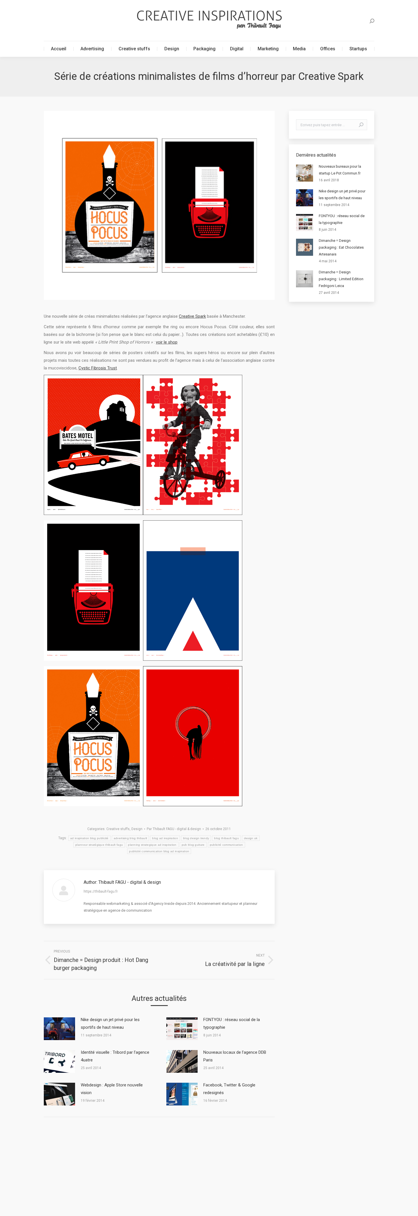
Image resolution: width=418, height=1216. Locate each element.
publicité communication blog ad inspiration (159, 851)
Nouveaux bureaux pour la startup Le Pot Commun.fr (340, 169)
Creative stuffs (118, 829)
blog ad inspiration (165, 838)
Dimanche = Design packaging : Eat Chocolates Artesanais (341, 247)
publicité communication (226, 844)
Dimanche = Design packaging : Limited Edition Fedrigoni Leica (341, 279)
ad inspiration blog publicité (89, 838)
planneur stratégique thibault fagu (99, 844)
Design (136, 829)
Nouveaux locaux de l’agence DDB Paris (234, 1056)
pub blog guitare (193, 844)
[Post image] (59, 1028)
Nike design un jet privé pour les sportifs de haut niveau (110, 1023)
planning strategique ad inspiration (152, 844)
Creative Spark (192, 316)
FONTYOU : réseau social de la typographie (231, 1023)
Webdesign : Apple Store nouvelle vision (112, 1088)
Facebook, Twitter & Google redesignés (229, 1088)
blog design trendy (196, 838)
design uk (251, 838)
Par (174, 829)
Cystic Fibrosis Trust (97, 368)
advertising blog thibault (130, 838)
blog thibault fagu (226, 838)
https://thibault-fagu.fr (101, 891)
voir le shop (166, 342)
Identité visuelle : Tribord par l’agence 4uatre (115, 1056)
